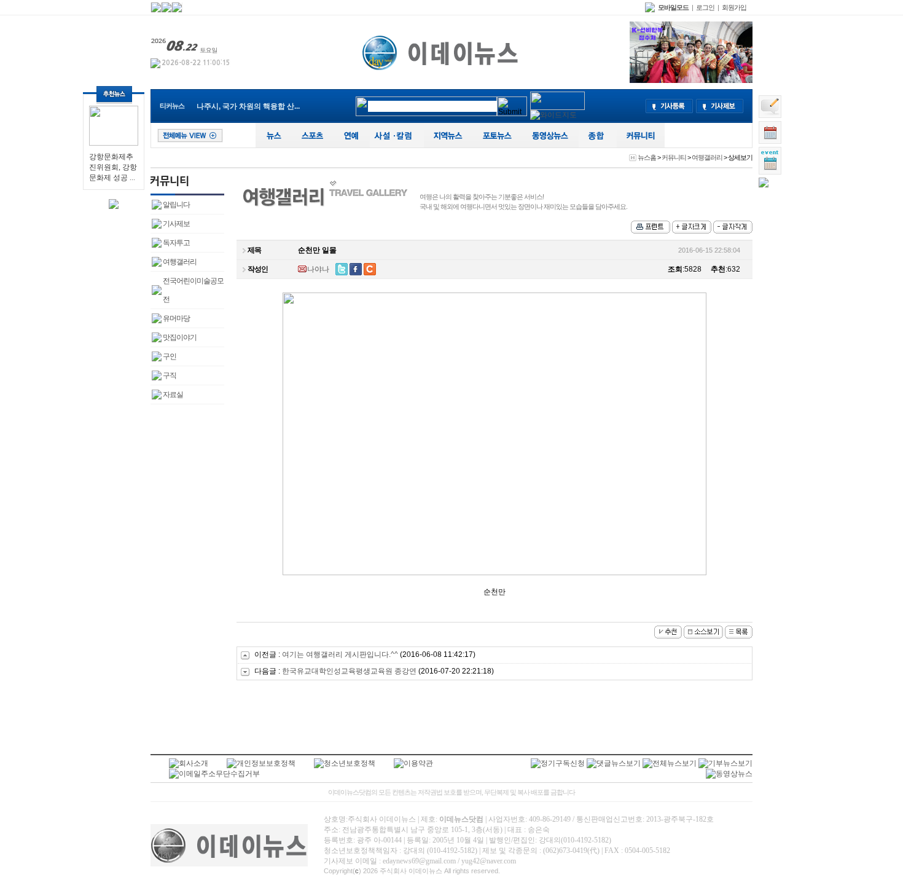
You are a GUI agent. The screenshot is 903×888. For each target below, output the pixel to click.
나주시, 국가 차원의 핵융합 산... (248, 106)
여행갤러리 (707, 157)
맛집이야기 (180, 337)
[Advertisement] (494, 720)
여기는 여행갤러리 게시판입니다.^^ (341, 654)
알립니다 (176, 204)
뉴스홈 (647, 157)
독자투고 (176, 242)
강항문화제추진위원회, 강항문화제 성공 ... (113, 167)
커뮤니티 (674, 157)
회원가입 (734, 7)
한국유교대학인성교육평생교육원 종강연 (349, 671)
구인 (169, 356)
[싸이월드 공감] (370, 269)
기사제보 (176, 223)
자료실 (173, 394)
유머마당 (176, 318)
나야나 (318, 269)
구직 (169, 375)
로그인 (705, 7)
